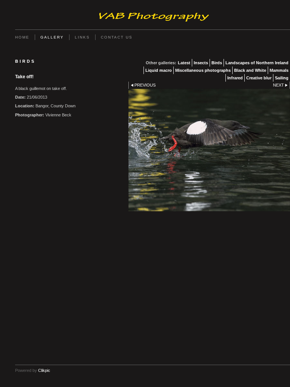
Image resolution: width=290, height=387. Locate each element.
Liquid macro (158, 70)
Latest (184, 62)
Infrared (235, 78)
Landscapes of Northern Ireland (256, 62)
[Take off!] (209, 150)
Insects (201, 62)
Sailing (281, 78)
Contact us (117, 37)
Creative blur (258, 78)
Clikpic (44, 370)
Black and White (250, 70)
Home (22, 37)
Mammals (279, 70)
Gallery (52, 37)
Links (82, 37)
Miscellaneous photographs (203, 70)
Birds (216, 62)
